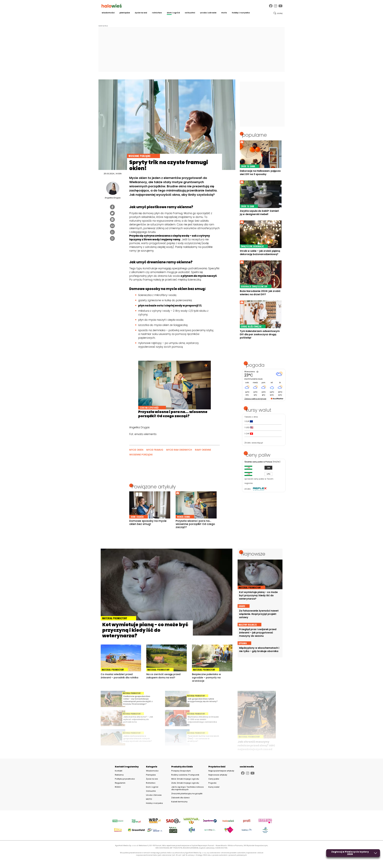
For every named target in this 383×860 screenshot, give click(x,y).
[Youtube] (280, 5)
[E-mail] (112, 225)
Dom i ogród (173, 12)
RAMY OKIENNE (203, 449)
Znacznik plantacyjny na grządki (187, 793)
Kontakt (118, 770)
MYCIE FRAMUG (154, 449)
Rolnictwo (157, 12)
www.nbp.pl (257, 442)
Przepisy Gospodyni (181, 770)
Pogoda (212, 782)
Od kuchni (190, 12)
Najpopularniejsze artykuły (221, 770)
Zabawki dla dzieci (180, 797)
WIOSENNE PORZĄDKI (141, 454)
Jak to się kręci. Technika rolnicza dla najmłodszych (187, 788)
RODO (118, 787)
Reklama (119, 775)
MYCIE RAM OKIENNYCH (179, 449)
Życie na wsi (141, 12)
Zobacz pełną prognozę (255, 398)
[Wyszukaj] (277, 13)
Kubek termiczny (179, 801)
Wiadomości (108, 12)
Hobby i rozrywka (241, 12)
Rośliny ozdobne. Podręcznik (185, 774)
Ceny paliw (213, 778)
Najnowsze (253, 554)
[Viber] (112, 238)
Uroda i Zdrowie (208, 12)
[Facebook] (271, 5)
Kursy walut (213, 787)
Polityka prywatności (125, 779)
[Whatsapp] (112, 232)
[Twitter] (112, 213)
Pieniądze (125, 12)
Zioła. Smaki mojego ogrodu (185, 782)
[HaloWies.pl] (112, 5)
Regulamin (120, 783)
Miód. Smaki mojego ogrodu (185, 778)
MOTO (224, 12)
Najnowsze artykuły (217, 774)
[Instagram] (275, 5)
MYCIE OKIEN (136, 449)
